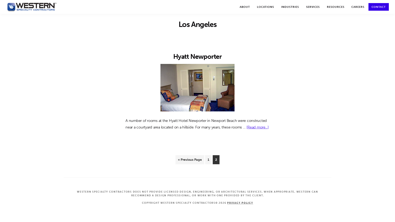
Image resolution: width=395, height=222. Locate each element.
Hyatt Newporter (197, 56)
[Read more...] (257, 128)
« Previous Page (190, 160)
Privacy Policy (240, 202)
